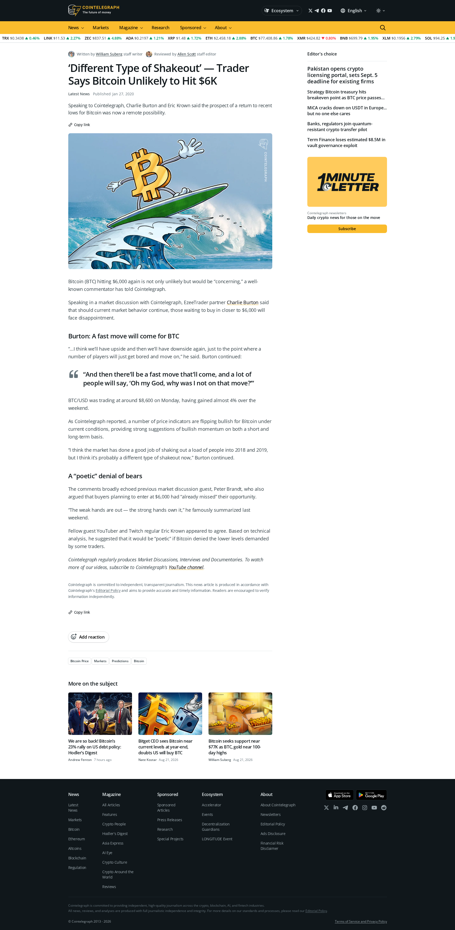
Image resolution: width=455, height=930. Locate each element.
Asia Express (113, 843)
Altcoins (75, 848)
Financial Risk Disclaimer (272, 846)
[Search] (382, 27)
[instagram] (365, 808)
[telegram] (345, 808)
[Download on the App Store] (339, 795)
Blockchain (77, 857)
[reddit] (384, 808)
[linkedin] (336, 808)
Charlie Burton (242, 302)
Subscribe (347, 228)
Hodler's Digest (115, 833)
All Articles (111, 804)
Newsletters (271, 814)
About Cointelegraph (278, 804)
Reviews (109, 886)
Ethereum (76, 838)
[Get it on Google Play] (371, 795)
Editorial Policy (108, 590)
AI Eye (107, 852)
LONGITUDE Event (217, 838)
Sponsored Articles (166, 807)
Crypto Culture (114, 862)
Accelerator (211, 804)
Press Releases (169, 819)
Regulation (77, 867)
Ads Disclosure (273, 833)
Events (207, 814)
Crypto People (114, 823)
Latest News (79, 93)
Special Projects (170, 838)
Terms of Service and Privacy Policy (361, 921)
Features (109, 814)
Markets (101, 28)
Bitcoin (74, 829)
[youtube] (374, 808)
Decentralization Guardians (215, 826)
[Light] (380, 10)
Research (160, 28)
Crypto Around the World (118, 874)
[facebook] (355, 808)
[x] (326, 808)
